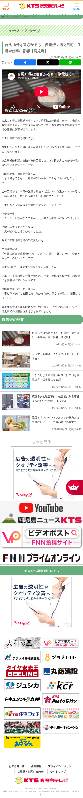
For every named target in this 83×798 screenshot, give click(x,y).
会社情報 (36, 766)
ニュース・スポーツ (20, 16)
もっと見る (41, 441)
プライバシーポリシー (61, 766)
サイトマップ (58, 771)
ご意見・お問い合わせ (30, 771)
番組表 (6, 9)
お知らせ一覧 (17, 766)
